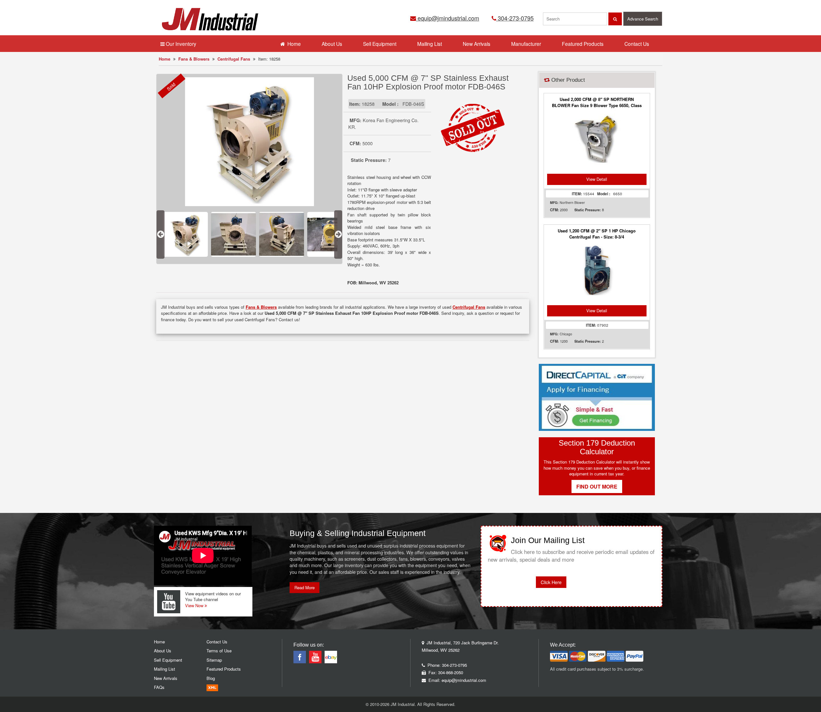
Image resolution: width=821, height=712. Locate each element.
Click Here (551, 582)
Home (164, 59)
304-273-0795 (515, 18)
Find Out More (596, 486)
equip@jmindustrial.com (447, 18)
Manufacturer (526, 43)
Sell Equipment (379, 43)
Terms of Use (219, 651)
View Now (195, 605)
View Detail (596, 179)
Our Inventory (180, 43)
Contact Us (636, 43)
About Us (332, 43)
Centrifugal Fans (233, 59)
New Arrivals (476, 43)
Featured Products (583, 43)
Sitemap (214, 660)
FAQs (159, 687)
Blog (211, 678)
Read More (304, 587)
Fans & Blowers (193, 59)
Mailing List (429, 43)
